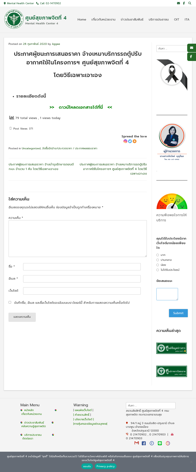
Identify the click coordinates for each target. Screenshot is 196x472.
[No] (191, 462)
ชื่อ (12, 266)
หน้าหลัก (28, 410)
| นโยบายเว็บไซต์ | (83, 419)
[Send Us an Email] (178, 3)
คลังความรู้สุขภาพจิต (33, 426)
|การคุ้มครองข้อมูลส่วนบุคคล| (90, 424)
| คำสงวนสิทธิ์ (81, 415)
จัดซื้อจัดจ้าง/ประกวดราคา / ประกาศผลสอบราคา (69, 148)
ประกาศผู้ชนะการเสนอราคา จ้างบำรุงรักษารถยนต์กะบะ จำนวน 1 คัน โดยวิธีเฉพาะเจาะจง (41, 166)
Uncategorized (31, 148)
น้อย (163, 265)
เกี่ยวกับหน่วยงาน (31, 414)
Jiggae (56, 44)
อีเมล (13, 278)
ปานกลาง (166, 260)
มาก (163, 255)
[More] (134, 141)
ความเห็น (16, 218)
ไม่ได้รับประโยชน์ (170, 270)
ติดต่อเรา (27, 439)
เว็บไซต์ (13, 290)
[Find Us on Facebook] (184, 3)
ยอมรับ (87, 466)
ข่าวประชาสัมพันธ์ (35, 423)
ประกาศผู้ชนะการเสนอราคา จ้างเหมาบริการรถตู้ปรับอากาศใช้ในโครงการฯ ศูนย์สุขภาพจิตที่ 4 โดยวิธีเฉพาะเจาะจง (113, 169)
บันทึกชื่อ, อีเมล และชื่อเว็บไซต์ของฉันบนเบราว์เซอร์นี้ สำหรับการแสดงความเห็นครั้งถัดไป (72, 302)
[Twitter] (130, 141)
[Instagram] (125, 141)
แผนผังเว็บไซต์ (83, 410)
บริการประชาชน (33, 435)
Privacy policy (106, 466)
